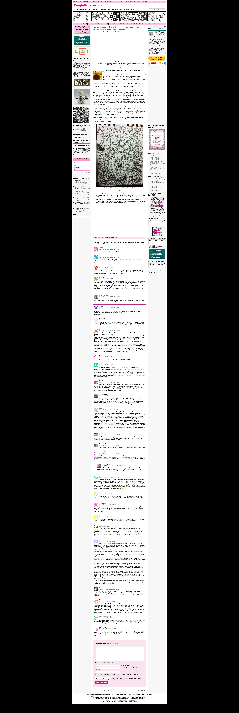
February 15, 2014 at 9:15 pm (107, 541)
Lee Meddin (102, 452)
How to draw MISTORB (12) (157, 190)
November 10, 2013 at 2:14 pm (107, 257)
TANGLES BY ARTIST (81, 140)
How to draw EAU (79, 126)
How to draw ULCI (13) (155, 186)
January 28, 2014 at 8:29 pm (106, 526)
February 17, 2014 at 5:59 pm (107, 601)
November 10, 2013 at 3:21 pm (107, 279)
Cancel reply (114, 643)
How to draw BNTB (85, 188)
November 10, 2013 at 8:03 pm (107, 365)
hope (116, 237)
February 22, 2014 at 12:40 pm (107, 618)
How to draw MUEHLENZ (80, 211)
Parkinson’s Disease (127, 74)
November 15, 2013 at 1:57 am (107, 517)
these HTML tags (108, 662)
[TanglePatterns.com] (119, 17)
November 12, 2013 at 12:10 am (107, 504)
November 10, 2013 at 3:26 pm (107, 296)
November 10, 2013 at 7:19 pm (107, 357)
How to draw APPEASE (80, 130)
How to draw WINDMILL (81, 129)
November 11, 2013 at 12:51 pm (107, 453)
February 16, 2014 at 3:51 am (107, 589)
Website (123, 672)
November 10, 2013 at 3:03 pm (107, 268)
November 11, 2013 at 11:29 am (107, 434)
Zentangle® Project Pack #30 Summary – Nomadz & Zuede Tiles (157, 163)
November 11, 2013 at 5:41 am (107, 409)
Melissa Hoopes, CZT (105, 616)
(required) (125, 665)
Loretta (101, 247)
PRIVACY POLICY (133, 700)
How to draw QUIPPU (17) (156, 185)
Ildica (76, 210)
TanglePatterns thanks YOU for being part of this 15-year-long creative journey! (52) (157, 179)
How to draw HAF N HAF (81, 132)
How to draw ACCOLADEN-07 (81, 184)
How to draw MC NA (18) (156, 181)
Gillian (101, 408)
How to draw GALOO (155, 166)
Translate (160, 28)
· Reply (118, 249)
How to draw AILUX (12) (156, 189)
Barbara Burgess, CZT (105, 295)
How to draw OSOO (155, 173)
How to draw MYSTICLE (82, 191)
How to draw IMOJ (154, 157)
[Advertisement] (82, 247)
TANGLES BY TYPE (80, 135)
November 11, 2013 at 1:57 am (107, 396)
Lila (100, 515)
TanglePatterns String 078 (102, 690)
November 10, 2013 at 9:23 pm (107, 382)
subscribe (101, 679)
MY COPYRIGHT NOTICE (119, 700)
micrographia (138, 94)
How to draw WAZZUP (155, 158)
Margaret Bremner (79, 192)
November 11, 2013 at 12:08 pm (107, 445)
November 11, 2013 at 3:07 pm (107, 477)
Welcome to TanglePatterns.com (155, 155)
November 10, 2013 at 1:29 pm (107, 249)
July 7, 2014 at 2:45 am (105, 628)
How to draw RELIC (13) (156, 187)
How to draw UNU (83, 182)
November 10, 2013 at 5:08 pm (107, 307)
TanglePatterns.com (89, 5)
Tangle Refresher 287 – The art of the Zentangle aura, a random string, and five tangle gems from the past (158, 170)
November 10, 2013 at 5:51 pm (107, 320)
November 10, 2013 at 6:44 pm (107, 330)
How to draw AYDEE (80, 128)
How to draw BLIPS (139, 690)
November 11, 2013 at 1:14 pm (110, 465)
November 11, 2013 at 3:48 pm (107, 493)
